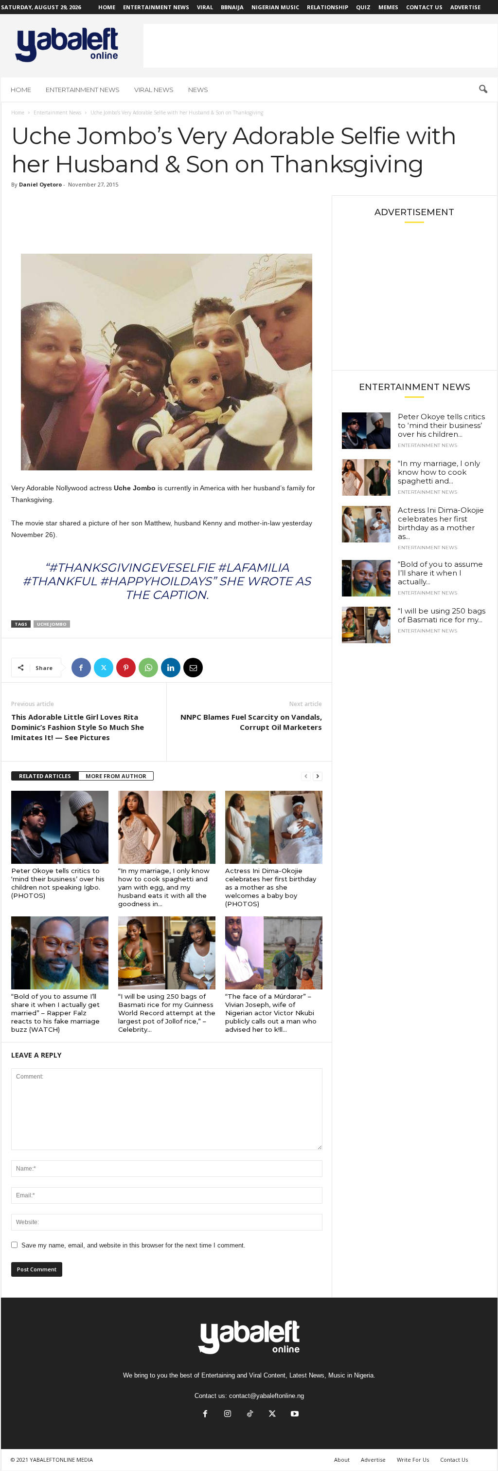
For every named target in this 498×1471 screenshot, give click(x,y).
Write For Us (413, 1459)
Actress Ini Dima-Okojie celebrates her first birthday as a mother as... (441, 523)
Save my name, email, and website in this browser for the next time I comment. (133, 1245)
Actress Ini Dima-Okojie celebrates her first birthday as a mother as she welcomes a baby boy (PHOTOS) (270, 887)
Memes (388, 7)
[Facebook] (81, 667)
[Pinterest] (126, 667)
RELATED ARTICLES (45, 776)
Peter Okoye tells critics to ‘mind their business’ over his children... (441, 425)
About (342, 1459)
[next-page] (317, 776)
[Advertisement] (320, 46)
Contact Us (424, 7)
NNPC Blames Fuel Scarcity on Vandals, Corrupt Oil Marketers (251, 722)
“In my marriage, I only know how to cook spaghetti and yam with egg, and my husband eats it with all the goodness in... (164, 887)
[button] (483, 89)
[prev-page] (306, 776)
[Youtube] (294, 1414)
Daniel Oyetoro (40, 184)
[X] (103, 667)
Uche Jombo (52, 624)
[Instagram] (227, 1414)
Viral (205, 7)
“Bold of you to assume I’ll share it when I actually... (440, 572)
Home (106, 7)
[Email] (193, 667)
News (198, 89)
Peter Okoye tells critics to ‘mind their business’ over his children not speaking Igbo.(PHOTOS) (58, 883)
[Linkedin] (170, 667)
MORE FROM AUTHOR (116, 776)
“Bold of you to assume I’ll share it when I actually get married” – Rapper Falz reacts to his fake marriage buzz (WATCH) (55, 1012)
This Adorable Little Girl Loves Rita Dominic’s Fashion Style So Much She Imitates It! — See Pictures (77, 727)
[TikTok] (250, 1414)
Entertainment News (156, 7)
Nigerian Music (275, 7)
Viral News (154, 89)
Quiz (363, 7)
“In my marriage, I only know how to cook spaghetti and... (439, 472)
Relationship (327, 7)
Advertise (465, 7)
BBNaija (232, 7)
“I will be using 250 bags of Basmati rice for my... (441, 615)
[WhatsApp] (148, 667)
